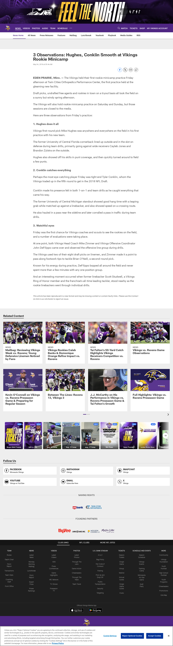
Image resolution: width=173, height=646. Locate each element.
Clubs (121, 593)
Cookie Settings (110, 636)
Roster (9, 555)
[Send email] (131, 71)
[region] (86, 636)
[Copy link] (136, 70)
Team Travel (76, 584)
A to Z (100, 555)
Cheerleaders (76, 573)
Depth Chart (9, 559)
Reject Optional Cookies (132, 636)
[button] (84, 414)
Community (163, 555)
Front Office (9, 586)
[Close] (169, 636)
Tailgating (100, 593)
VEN (53, 562)
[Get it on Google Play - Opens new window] (95, 611)
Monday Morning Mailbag (32, 564)
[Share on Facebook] (120, 71)
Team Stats (9, 575)
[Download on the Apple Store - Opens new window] (77, 610)
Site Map (164, 595)
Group (121, 568)
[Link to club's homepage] (7, 28)
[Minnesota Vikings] (86, 622)
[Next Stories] (165, 435)
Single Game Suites (121, 586)
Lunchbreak (31, 571)
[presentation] (169, 414)
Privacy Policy (58, 643)
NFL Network (53, 579)
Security (100, 588)
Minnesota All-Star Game (141, 577)
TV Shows (54, 584)
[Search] (119, 28)
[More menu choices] (71, 28)
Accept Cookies (154, 636)
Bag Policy (100, 559)
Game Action (76, 568)
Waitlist (121, 573)
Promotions (163, 591)
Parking (100, 571)
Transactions (9, 571)
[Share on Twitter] (125, 71)
